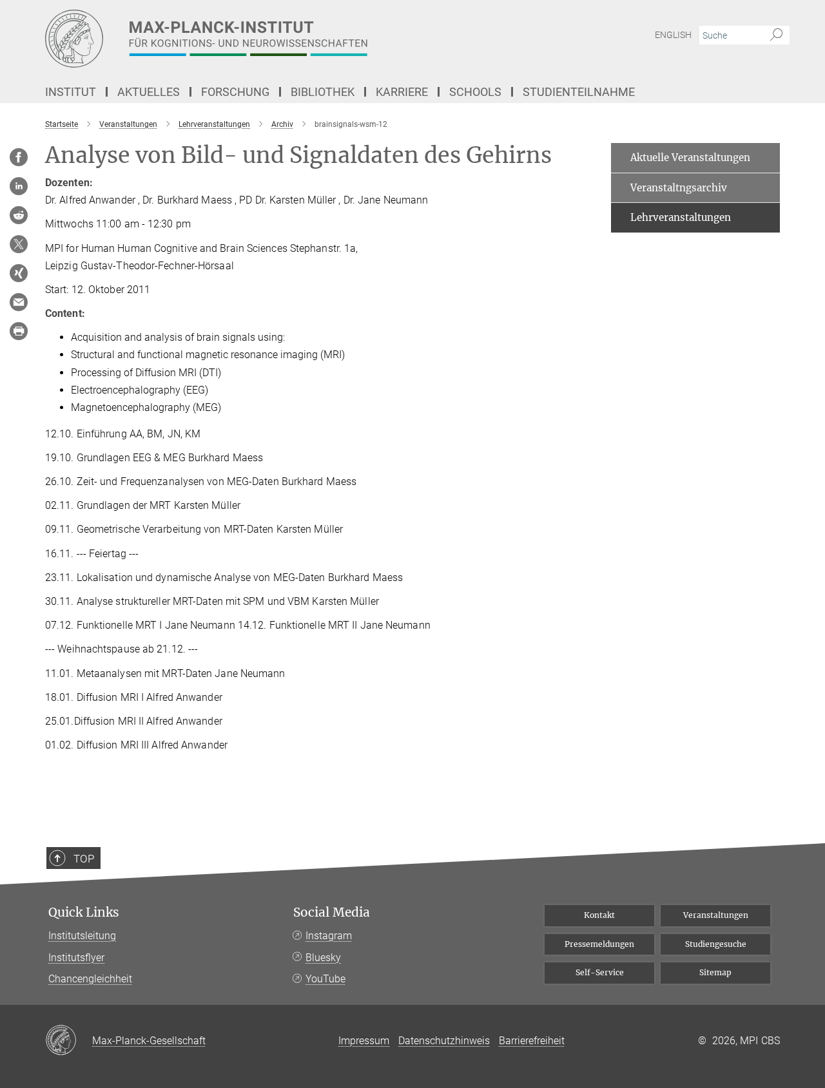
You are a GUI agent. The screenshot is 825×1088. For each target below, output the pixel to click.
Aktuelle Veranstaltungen (690, 157)
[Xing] (18, 273)
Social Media (331, 912)
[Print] (18, 331)
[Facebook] (18, 157)
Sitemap (715, 972)
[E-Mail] (18, 302)
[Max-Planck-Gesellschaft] (68, 1041)
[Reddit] (18, 215)
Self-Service (600, 972)
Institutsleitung (82, 936)
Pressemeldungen (599, 944)
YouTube (325, 979)
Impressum (363, 1041)
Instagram (329, 936)
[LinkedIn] (18, 186)
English (673, 35)
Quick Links (83, 912)
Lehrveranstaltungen (680, 217)
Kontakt (599, 915)
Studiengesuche (715, 944)
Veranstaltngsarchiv (678, 188)
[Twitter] (18, 244)
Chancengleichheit (90, 979)
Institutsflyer (76, 957)
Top (83, 858)
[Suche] (776, 35)
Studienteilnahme (579, 92)
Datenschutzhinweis (444, 1041)
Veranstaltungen (715, 915)
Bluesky (323, 957)
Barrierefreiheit (532, 1041)
